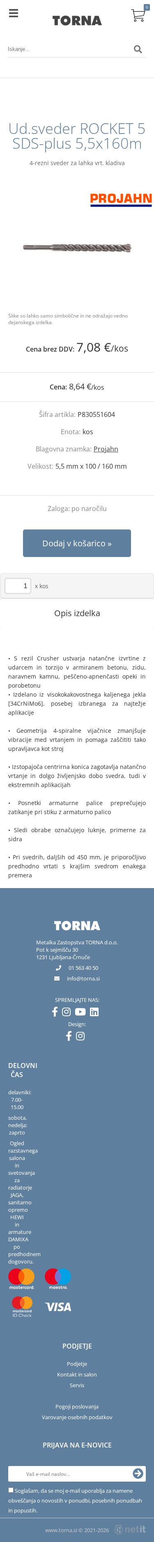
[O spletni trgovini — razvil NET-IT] (130, 1530)
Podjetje (77, 1363)
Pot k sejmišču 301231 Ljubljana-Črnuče (63, 953)
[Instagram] (68, 1013)
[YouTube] (82, 1013)
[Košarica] (138, 14)
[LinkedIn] (96, 1013)
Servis (77, 1385)
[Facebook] (57, 1013)
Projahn (106, 448)
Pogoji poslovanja (77, 1406)
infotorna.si (83, 978)
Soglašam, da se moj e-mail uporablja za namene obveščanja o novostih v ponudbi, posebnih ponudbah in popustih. (75, 1500)
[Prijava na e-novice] (138, 1474)
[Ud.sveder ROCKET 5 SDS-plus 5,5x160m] (77, 247)
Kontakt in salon (77, 1374)
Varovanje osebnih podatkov (77, 1417)
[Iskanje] (138, 49)
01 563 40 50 (83, 967)
